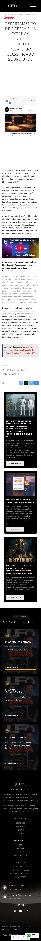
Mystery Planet (13, 374)
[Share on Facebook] (10, 99)
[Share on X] (13, 99)
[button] (32, 7)
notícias (9, 18)
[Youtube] (20, 911)
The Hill (10, 271)
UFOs (27, 370)
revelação (16, 370)
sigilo (22, 370)
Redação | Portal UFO (16, 108)
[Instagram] (14, 911)
